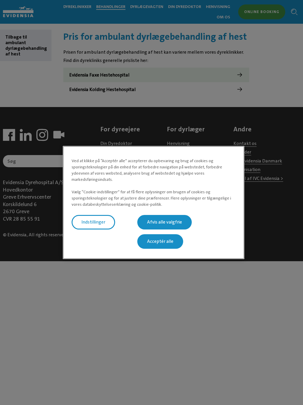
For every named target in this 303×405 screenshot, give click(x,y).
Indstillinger (93, 222)
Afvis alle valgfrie (164, 222)
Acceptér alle (160, 241)
